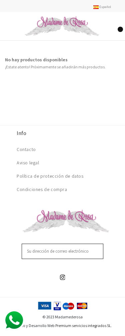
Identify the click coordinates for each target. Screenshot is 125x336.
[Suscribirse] (99, 251)
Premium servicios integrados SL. (83, 325)
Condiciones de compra (42, 189)
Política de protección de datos (50, 176)
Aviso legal (28, 163)
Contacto (26, 149)
